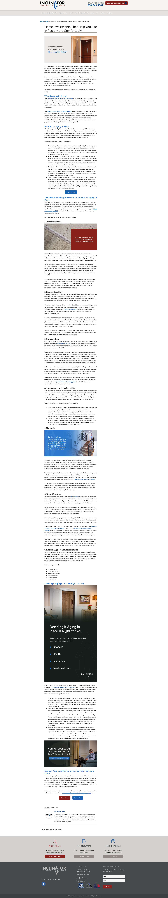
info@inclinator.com (83, 878)
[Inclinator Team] (49, 815)
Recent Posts (54, 807)
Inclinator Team (59, 812)
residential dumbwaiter (63, 343)
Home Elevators (52, 13)
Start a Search (54, 856)
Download (113, 856)
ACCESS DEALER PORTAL (51, 879)
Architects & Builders (82, 13)
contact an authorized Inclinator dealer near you (76, 793)
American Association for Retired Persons (59, 111)
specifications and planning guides (66, 382)
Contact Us (77, 798)
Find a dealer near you (115, 3)
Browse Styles (84, 856)
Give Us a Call (71, 192)
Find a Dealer (65, 798)
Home (43, 13)
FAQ (97, 13)
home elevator (75, 496)
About (71, 13)
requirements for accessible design (84, 479)
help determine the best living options (64, 687)
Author (47, 807)
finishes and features (71, 309)
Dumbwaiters (63, 13)
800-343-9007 (95, 5)
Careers (102, 13)
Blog (92, 13)
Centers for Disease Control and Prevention (60, 98)
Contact (110, 13)
